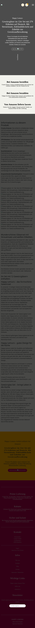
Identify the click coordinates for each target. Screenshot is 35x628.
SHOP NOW (14, 49)
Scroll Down (17, 57)
